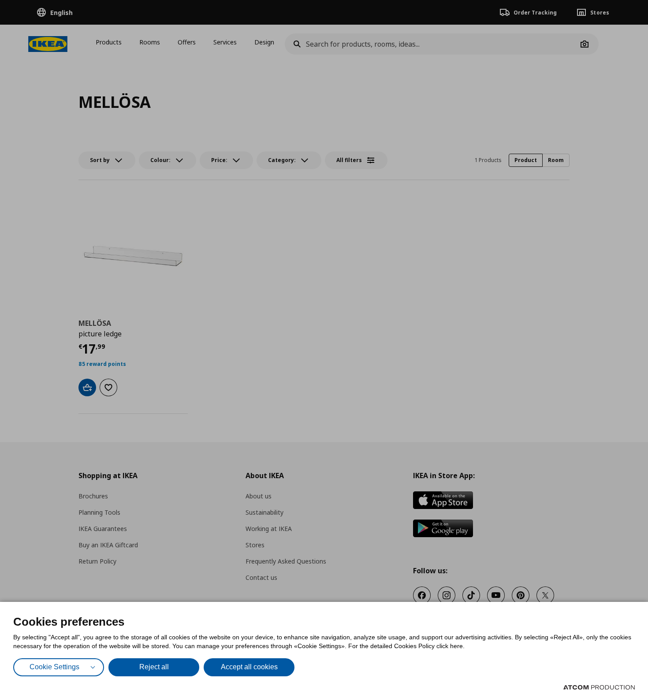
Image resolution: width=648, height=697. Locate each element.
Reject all (154, 667)
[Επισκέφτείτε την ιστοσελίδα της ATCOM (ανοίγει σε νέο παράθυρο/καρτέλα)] (599, 687)
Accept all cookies (249, 667)
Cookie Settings (54, 667)
